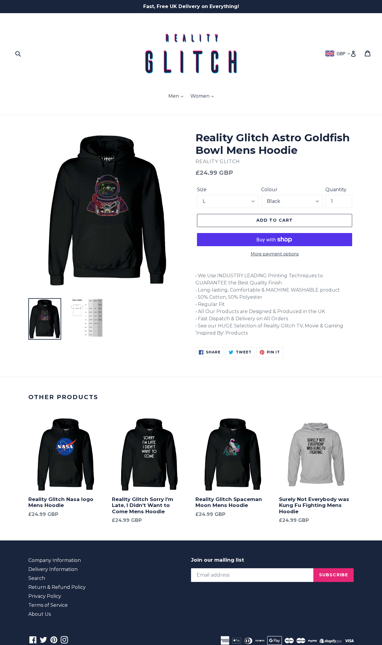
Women (200, 96)
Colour (269, 189)
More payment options (275, 254)
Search (36, 578)
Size (202, 189)
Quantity (335, 189)
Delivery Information (53, 569)
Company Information (54, 560)
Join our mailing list (217, 560)
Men (174, 96)
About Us (39, 614)
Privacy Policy (44, 596)
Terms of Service (48, 605)
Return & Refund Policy (57, 587)
